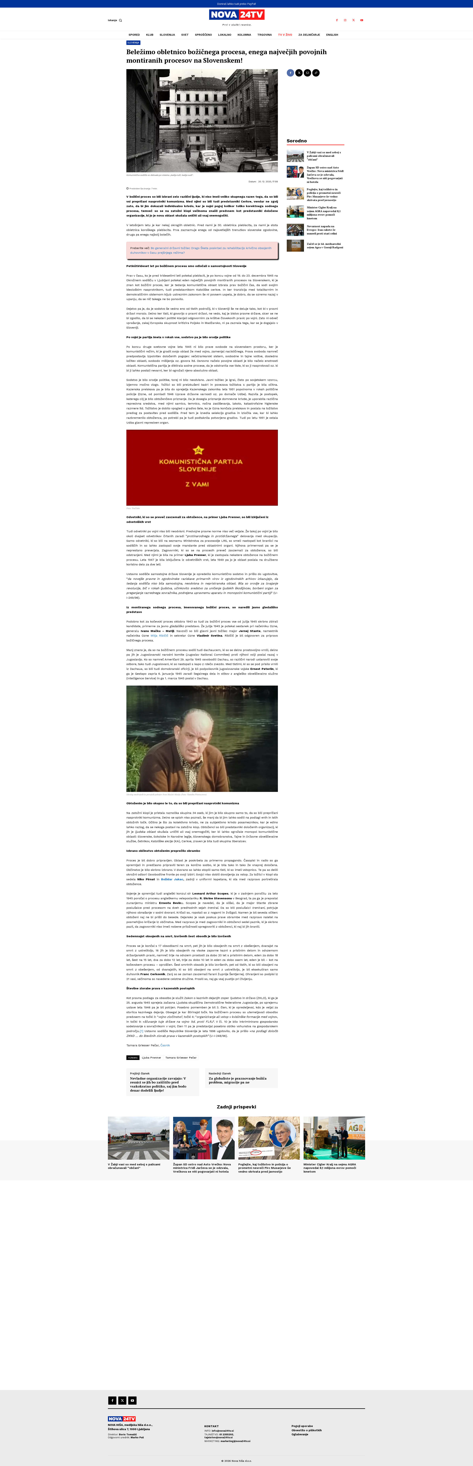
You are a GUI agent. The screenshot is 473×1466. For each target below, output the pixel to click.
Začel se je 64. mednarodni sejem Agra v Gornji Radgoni (325, 245)
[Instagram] (345, 20)
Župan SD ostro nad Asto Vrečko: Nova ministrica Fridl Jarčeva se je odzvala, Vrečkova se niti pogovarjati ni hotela (325, 175)
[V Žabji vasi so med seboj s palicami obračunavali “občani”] (295, 156)
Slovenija (133, 42)
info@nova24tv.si (223, 1430)
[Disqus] (236, 1230)
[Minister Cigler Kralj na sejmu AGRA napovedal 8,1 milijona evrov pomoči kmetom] (295, 212)
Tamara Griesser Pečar (181, 1057)
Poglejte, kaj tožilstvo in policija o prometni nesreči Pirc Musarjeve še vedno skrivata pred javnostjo (324, 194)
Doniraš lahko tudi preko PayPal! (236, 4)
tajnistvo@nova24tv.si (218, 1437)
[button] (115, 20)
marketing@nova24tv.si (235, 1441)
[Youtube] (362, 20)
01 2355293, (226, 1434)
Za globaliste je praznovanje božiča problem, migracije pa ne (238, 1080)
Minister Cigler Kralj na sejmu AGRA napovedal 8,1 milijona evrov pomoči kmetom (324, 213)
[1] (141, 1031)
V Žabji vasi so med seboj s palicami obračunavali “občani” (324, 156)
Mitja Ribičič (159, 635)
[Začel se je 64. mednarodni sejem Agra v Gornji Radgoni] (295, 246)
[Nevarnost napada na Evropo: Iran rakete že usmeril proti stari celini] (295, 230)
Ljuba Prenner (151, 1057)
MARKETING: (212, 1441)
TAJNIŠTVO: (211, 1434)
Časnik (165, 1045)
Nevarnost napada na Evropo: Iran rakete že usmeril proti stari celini (322, 229)
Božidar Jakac (172, 879)
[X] (353, 20)
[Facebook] (337, 20)
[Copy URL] (316, 73)
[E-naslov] (307, 73)
